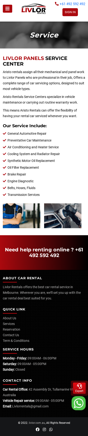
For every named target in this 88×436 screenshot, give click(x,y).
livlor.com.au (37, 423)
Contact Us (11, 335)
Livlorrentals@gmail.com (30, 406)
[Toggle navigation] (7, 9)
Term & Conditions (16, 341)
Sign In (70, 12)
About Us (9, 318)
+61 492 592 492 (72, 4)
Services (9, 324)
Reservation (11, 329)
